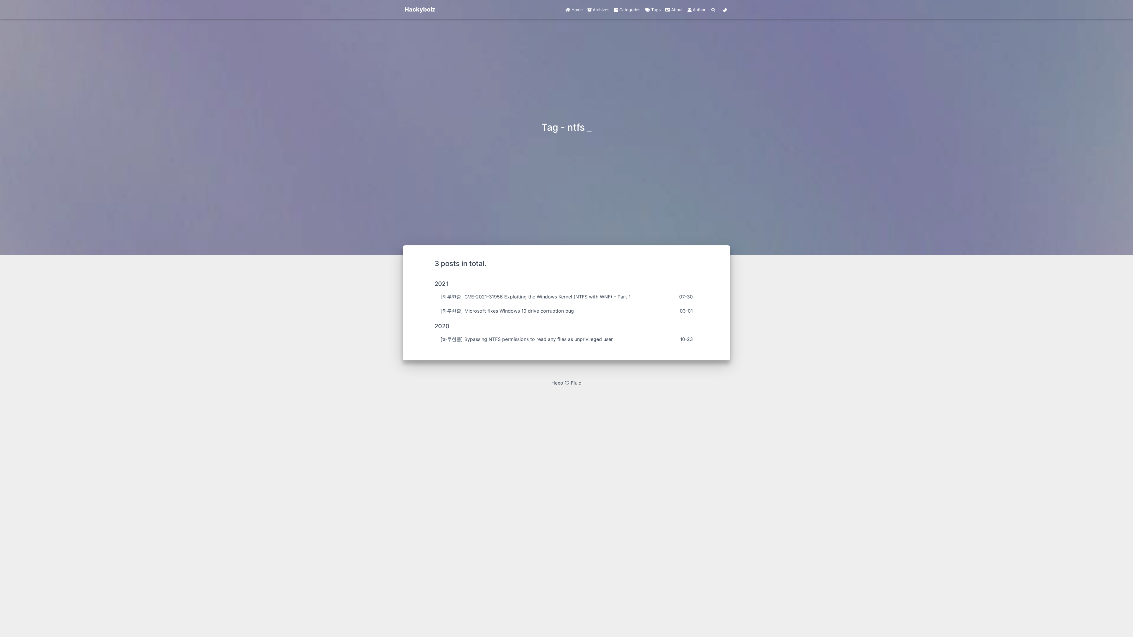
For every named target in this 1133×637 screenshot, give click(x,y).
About (676, 9)
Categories (629, 9)
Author (698, 9)
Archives (600, 9)
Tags (655, 9)
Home (576, 9)
